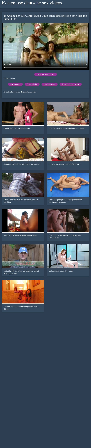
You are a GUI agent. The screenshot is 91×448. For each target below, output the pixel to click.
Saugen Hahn (32, 84)
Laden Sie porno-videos (46, 74)
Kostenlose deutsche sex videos (32, 2)
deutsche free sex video (70, 84)
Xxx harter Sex (49, 84)
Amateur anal (15, 84)
